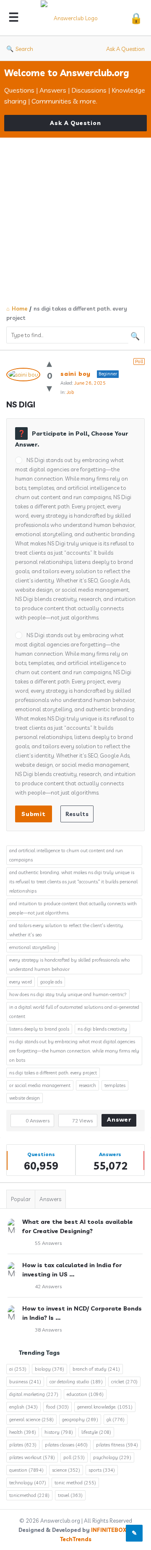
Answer (119, 1119)
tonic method (75, 1483)
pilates (22, 1445)
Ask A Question (125, 49)
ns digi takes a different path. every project (53, 1073)
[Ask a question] (134, 1533)
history (58, 1432)
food (57, 1407)
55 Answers (48, 1243)
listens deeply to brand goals (39, 1029)
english (23, 1407)
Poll (139, 361)
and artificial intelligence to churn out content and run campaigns (66, 855)
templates (114, 1085)
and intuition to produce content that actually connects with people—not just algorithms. (73, 908)
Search (24, 49)
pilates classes (66, 1445)
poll (74, 1457)
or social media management (39, 1085)
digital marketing (33, 1394)
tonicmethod (29, 1495)
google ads (51, 982)
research (87, 1085)
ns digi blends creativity (102, 1029)
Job (70, 392)
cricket (124, 1382)
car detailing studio (76, 1382)
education (85, 1394)
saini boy (75, 374)
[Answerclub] (74, 18)
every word (20, 982)
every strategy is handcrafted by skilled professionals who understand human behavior (69, 964)
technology (27, 1483)
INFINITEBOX (108, 1529)
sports (102, 1470)
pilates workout (32, 1457)
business (25, 1382)
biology (49, 1369)
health (22, 1432)
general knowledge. (105, 1407)
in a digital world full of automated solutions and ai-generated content (74, 1011)
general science (31, 1419)
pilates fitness (117, 1445)
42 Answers (48, 1286)
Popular (21, 1199)
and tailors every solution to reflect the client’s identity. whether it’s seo (66, 930)
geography (80, 1419)
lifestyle (96, 1432)
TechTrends (75, 1539)
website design (24, 1098)
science (66, 1470)
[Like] (49, 363)
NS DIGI (20, 404)
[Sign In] (136, 18)
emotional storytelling (32, 947)
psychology (112, 1457)
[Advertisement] (75, 217)
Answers (50, 1199)
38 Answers (48, 1330)
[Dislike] (49, 388)
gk (116, 1419)
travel (70, 1495)
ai (17, 1369)
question (26, 1470)
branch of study (96, 1369)
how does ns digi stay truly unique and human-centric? (68, 994)
